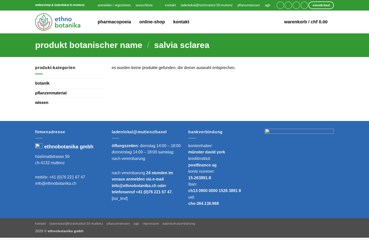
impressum (151, 223)
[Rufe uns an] (304, 5)
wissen (41, 102)
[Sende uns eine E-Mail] (296, 5)
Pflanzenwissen (118, 223)
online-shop (152, 21)
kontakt (170, 5)
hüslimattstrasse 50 (52, 156)
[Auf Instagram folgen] (288, 5)
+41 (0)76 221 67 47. (154, 192)
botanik (42, 83)
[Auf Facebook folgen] (280, 5)
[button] (114, 5)
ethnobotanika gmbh (68, 146)
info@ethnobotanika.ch (55, 183)
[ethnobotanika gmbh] (57, 22)
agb (267, 5)
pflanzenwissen (248, 5)
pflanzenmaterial (51, 93)
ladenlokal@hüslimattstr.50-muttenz (207, 5)
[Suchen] (90, 22)
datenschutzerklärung (178, 223)
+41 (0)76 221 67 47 (67, 177)
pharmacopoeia (114, 21)
